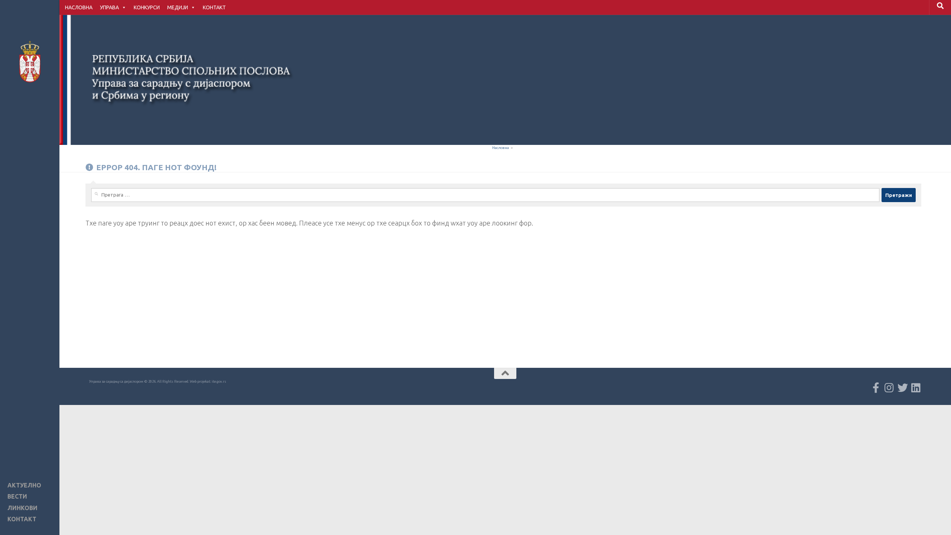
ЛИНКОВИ (22, 508)
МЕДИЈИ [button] (177, 7)
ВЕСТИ (17, 496)
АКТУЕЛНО (24, 485)
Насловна (500, 148)
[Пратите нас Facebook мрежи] (876, 388)
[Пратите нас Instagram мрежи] (889, 388)
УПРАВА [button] (109, 7)
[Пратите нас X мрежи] (903, 388)
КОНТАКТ (214, 7)
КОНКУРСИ (147, 7)
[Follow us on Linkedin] (916, 388)
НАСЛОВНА (78, 7)
